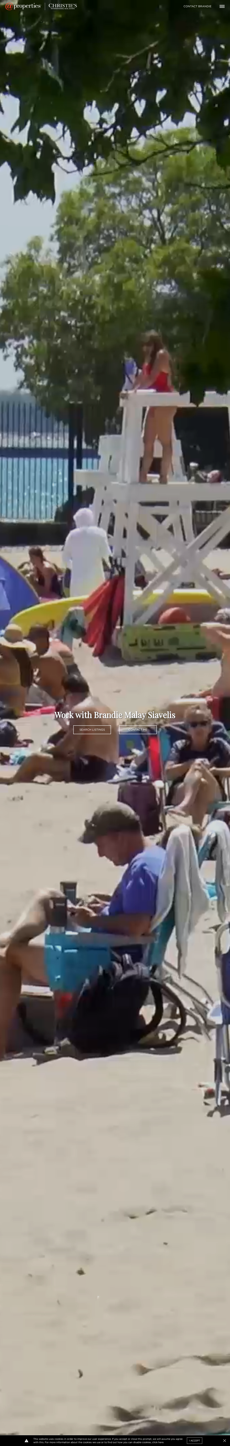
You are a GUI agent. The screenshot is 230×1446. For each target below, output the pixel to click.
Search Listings (92, 729)
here (160, 1442)
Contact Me (137, 729)
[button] (224, 1440)
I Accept (194, 1440)
